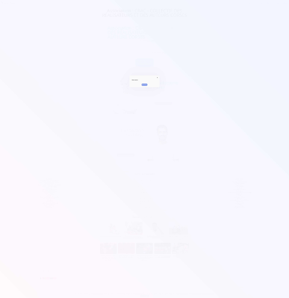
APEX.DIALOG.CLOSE (157, 77)
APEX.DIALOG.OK (144, 84)
